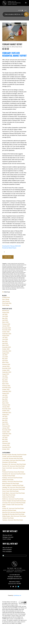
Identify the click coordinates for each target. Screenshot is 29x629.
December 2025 (6, 328)
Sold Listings (5, 305)
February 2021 (6, 426)
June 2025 (5, 339)
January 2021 (6, 428)
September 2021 (6, 412)
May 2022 (5, 399)
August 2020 (5, 435)
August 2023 (5, 374)
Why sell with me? (7, 547)
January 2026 (6, 326)
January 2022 (6, 406)
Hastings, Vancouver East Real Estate (19, 272)
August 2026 (5, 312)
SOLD (25, 10)
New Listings (5, 299)
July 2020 (4, 437)
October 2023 (5, 370)
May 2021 (5, 420)
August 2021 (5, 414)
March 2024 (5, 362)
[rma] (18, 586)
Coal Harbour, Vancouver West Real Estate (15, 266)
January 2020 (6, 445)
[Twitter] (13, 586)
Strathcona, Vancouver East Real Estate (12, 499)
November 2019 (6, 447)
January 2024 (6, 366)
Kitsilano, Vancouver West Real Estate (17, 273)
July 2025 (4, 337)
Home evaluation (7, 549)
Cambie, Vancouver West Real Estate (9, 264)
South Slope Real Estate (8, 495)
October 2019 (5, 449)
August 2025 (5, 335)
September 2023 (6, 372)
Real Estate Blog (6, 303)
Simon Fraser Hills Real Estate (19, 277)
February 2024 (6, 364)
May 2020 (5, 439)
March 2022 (5, 403)
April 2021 (5, 422)
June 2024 (5, 356)
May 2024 (5, 358)
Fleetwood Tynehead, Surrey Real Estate (13, 472)
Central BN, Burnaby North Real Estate (12, 458)
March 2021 (5, 424)
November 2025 (6, 329)
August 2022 (5, 393)
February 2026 (6, 324)
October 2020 (5, 431)
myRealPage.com (17, 595)
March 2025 (5, 345)
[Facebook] (11, 586)
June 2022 (5, 397)
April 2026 (5, 320)
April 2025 (5, 343)
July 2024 (4, 355)
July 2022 (4, 395)
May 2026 (5, 318)
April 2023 (5, 381)
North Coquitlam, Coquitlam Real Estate (12, 485)
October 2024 (5, 349)
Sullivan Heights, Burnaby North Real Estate (13, 281)
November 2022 (6, 387)
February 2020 (6, 443)
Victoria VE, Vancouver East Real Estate (18, 284)
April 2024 (5, 360)
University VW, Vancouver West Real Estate (13, 502)
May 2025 (5, 341)
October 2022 (5, 389)
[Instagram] (16, 586)
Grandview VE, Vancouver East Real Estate (15, 271)
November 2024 (6, 347)
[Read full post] (14, 33)
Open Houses (6, 301)
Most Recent (5, 310)
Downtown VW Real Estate (7, 267)
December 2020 (6, 430)
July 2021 (4, 416)
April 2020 (5, 441)
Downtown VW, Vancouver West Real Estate (14, 464)
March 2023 (5, 383)
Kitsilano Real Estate (6, 273)
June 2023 (5, 378)
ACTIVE (19, 10)
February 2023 (6, 385)
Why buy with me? (7, 535)
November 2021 (6, 408)
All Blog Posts (6, 297)
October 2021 (5, 410)
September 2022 (6, 391)
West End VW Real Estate (7, 285)
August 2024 (5, 353)
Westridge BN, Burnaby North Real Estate (13, 286)
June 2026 (5, 316)
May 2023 (5, 380)
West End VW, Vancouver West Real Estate (13, 512)
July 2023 (4, 376)
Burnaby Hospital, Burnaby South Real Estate (16, 263)
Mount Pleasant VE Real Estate (8, 275)
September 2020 (6, 433)
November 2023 (6, 368)
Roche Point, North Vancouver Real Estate (13, 489)
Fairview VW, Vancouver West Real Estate (13, 268)
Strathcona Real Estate (9, 280)
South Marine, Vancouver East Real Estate (10, 278)
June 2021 (5, 418)
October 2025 (5, 331)
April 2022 (5, 401)
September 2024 (6, 351)
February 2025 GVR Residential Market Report (14, 54)
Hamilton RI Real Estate (6, 272)
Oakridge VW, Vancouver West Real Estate (13, 276)
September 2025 (6, 333)
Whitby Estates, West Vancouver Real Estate (14, 516)
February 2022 (6, 405)
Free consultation (7, 551)
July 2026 (4, 314)
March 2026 (5, 322)
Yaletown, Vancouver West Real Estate (9, 289)
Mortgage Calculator (8, 537)
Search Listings (7, 539)
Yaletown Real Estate (20, 287)
